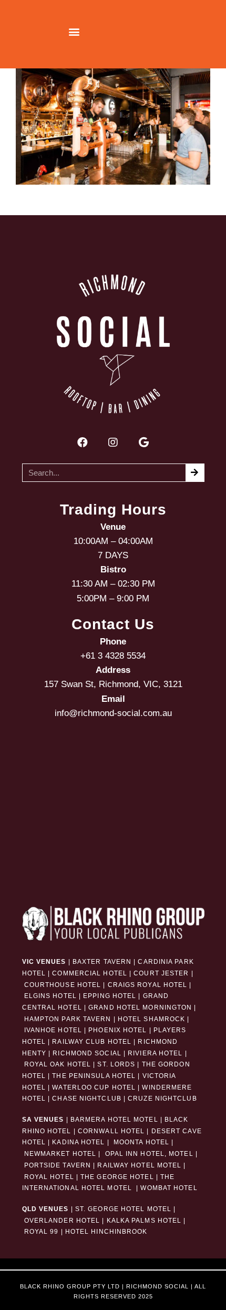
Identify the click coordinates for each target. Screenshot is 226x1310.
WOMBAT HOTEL (168, 1188)
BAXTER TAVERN (102, 961)
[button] (74, 32)
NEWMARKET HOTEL (60, 1153)
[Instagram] (113, 442)
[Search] (195, 472)
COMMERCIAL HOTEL (89, 973)
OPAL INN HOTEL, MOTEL (147, 1153)
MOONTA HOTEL (141, 1142)
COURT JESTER (161, 973)
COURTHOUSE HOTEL (62, 985)
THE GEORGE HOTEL (117, 1177)
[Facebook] (82, 442)
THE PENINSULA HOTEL (94, 1076)
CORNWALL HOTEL (111, 1131)
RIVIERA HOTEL (155, 1053)
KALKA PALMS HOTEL (145, 1220)
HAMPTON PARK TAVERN (67, 1019)
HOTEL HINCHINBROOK (106, 1231)
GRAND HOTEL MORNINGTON (140, 1007)
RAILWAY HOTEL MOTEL (139, 1165)
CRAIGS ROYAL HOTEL (148, 985)
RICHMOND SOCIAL (87, 1053)
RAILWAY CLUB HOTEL (91, 1041)
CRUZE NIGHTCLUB (163, 1098)
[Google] (143, 442)
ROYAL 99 (41, 1231)
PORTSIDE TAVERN (56, 1165)
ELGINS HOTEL (50, 996)
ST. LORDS (116, 1064)
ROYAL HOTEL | (51, 1177)
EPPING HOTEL (109, 996)
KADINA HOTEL (78, 1142)
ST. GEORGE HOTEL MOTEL (123, 1209)
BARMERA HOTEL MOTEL (114, 1119)
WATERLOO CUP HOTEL (94, 1087)
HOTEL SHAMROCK (151, 1019)
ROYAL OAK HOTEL (57, 1064)
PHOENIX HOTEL (117, 1030)
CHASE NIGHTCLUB (86, 1098)
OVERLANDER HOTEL (62, 1220)
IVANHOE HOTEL (53, 1030)
